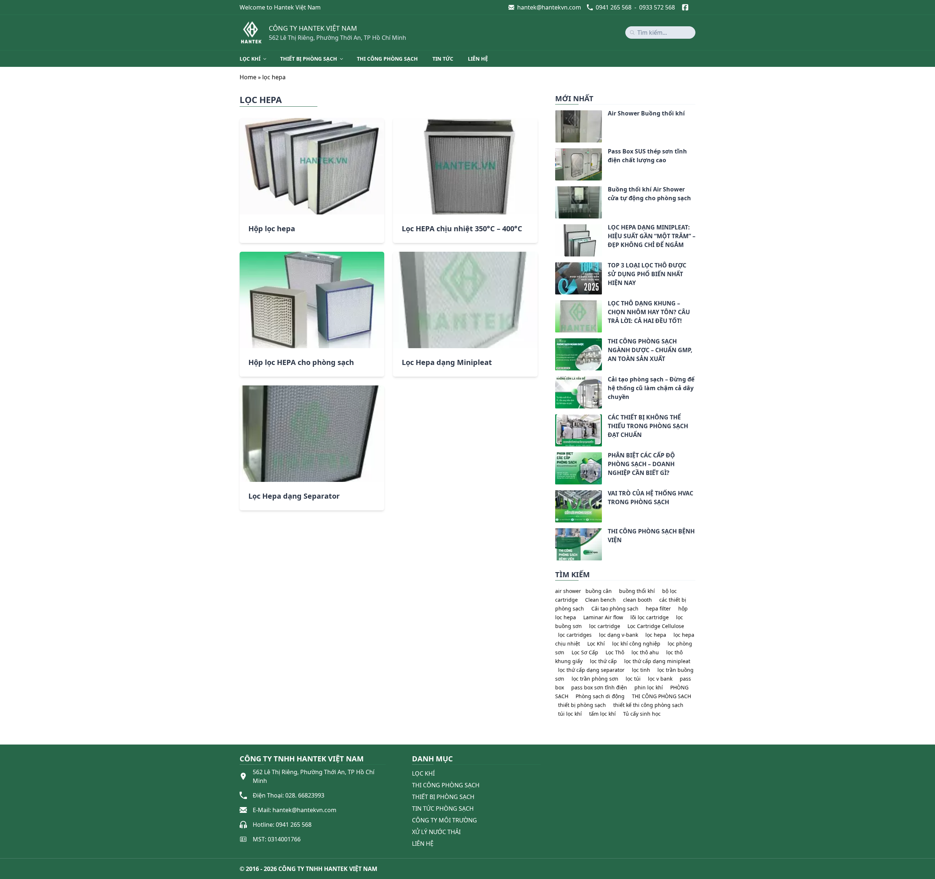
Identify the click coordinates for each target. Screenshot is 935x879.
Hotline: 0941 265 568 (282, 825)
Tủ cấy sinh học (642, 713)
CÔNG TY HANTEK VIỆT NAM (313, 28)
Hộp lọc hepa (271, 228)
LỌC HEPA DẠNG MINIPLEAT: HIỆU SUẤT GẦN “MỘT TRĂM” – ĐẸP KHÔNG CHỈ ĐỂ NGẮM (651, 236)
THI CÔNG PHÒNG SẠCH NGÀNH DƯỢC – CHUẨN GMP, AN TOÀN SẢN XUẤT (650, 350)
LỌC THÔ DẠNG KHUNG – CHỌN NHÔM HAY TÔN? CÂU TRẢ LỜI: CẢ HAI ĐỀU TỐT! (649, 312)
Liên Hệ (423, 844)
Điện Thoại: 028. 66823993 (288, 795)
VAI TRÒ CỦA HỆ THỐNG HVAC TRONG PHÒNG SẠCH (650, 497)
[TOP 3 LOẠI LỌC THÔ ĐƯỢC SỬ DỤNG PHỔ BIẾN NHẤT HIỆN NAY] (555, 267)
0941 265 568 (613, 7)
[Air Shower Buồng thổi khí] (555, 115)
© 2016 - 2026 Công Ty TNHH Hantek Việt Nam (308, 869)
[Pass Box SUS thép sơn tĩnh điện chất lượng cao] (555, 153)
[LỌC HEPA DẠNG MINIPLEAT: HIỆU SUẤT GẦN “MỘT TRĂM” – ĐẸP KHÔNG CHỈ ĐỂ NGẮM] (555, 229)
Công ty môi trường (444, 820)
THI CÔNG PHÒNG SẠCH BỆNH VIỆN (651, 535)
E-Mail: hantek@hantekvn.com (294, 810)
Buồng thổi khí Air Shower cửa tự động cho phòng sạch (649, 193)
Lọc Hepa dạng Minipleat (447, 362)
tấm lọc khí (602, 713)
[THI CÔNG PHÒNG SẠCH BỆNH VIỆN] (555, 533)
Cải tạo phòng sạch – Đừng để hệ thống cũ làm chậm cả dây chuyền (651, 388)
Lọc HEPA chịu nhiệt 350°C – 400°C (462, 228)
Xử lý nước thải (436, 832)
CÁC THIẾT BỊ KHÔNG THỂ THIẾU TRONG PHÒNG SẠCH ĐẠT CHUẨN (648, 426)
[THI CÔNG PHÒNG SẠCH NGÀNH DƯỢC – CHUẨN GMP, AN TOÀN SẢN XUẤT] (555, 343)
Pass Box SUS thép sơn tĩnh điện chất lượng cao (647, 155)
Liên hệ (478, 58)
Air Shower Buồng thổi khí (646, 113)
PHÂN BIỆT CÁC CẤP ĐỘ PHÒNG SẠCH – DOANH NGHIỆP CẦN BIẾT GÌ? (641, 464)
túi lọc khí (570, 713)
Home (248, 77)
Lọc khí (250, 58)
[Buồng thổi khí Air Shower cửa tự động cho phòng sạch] (555, 191)
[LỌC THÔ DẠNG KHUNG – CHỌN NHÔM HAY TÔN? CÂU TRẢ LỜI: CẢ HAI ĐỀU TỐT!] (555, 305)
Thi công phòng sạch (387, 58)
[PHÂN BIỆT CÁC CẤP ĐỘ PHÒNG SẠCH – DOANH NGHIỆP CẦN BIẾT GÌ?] (555, 457)
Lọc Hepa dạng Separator (294, 496)
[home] (251, 32)
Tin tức (442, 58)
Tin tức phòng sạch (443, 808)
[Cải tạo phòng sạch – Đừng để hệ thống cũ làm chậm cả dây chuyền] (555, 381)
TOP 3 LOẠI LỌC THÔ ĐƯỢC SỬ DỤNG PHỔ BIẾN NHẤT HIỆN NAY (647, 274)
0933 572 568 (657, 7)
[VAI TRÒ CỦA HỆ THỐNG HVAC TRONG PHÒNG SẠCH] (555, 495)
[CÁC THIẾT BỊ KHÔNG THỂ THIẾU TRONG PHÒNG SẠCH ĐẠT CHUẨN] (555, 419)
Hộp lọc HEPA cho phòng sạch (301, 362)
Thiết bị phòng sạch (308, 58)
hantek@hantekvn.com (549, 7)
